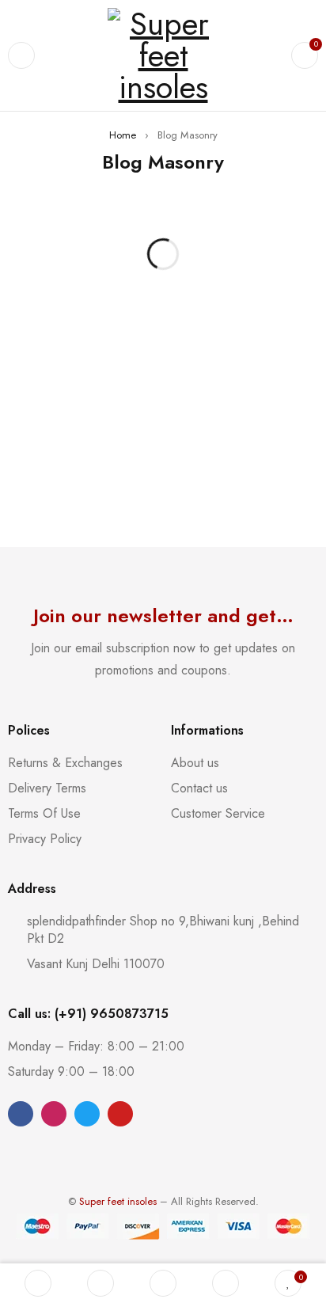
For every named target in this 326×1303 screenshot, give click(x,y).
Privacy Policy (45, 839)
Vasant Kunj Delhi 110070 (96, 964)
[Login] (225, 1283)
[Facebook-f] (20, 1113)
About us (195, 763)
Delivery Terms (47, 788)
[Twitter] (87, 1113)
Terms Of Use (44, 813)
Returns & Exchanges (65, 763)
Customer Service (218, 813)
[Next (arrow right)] (298, 651)
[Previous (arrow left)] (27, 651)
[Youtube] (120, 1113)
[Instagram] (53, 1113)
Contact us (199, 788)
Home (122, 134)
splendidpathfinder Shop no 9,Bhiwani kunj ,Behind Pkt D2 (163, 930)
